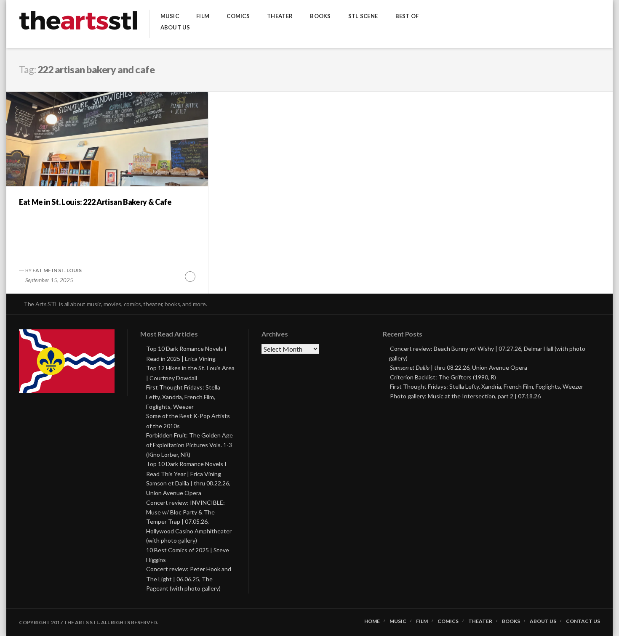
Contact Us (583, 621)
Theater (280, 16)
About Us (175, 27)
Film (202, 16)
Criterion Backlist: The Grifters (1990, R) (443, 377)
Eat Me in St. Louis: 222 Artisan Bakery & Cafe (95, 202)
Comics (238, 16)
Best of (407, 16)
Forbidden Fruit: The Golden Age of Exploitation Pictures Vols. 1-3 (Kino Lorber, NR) (189, 445)
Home (372, 621)
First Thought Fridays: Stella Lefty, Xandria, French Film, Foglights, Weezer (183, 397)
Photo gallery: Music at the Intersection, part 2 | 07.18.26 (465, 396)
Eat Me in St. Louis (57, 270)
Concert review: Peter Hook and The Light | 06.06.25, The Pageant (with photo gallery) (188, 578)
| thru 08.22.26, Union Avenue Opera (458, 367)
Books (320, 16)
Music (169, 16)
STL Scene (363, 16)
